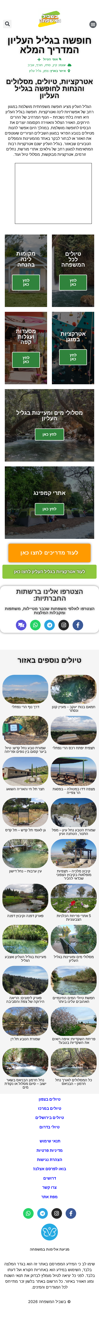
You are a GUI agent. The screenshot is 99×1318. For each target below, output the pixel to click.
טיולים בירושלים (49, 1118)
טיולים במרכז (49, 1108)
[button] (93, 24)
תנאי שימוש (49, 1141)
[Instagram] (63, 625)
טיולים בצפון (50, 1099)
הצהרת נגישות (49, 1160)
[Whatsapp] (35, 625)
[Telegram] (49, 625)
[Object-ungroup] (21, 625)
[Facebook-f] (78, 625)
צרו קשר (49, 1187)
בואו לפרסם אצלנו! (49, 1169)
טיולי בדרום (49, 1127)
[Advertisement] (53, 193)
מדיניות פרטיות (50, 1150)
